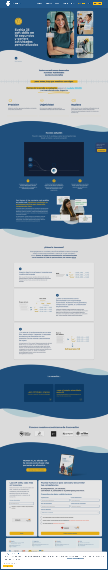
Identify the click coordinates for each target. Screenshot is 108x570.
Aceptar (7, 566)
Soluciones (39, 3)
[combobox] (89, 3)
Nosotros (57, 3)
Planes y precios (81, 3)
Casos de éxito (66, 3)
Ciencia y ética (49, 3)
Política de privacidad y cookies (75, 558)
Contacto (73, 3)
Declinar (18, 566)
